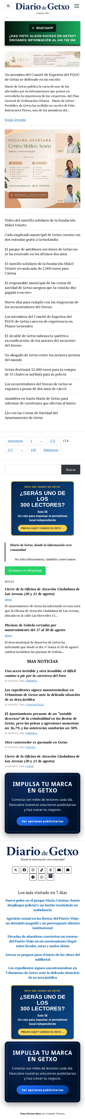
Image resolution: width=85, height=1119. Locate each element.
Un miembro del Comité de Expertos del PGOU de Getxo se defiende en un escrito (42, 77)
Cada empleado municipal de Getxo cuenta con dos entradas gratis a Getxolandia (42, 237)
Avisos (8, 599)
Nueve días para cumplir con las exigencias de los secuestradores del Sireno (41, 304)
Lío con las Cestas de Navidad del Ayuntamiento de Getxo (31, 415)
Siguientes (50, 450)
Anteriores (15, 441)
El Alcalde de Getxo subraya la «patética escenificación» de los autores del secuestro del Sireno (40, 340)
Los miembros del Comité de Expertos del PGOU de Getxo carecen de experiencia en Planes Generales (39, 321)
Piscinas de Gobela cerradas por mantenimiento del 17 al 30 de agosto (35, 627)
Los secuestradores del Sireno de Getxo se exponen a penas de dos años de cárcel (38, 386)
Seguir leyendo (15, 120)
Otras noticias (35, 704)
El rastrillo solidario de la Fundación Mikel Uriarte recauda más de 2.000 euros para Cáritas (39, 268)
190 (33, 450)
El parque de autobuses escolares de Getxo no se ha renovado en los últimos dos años (41, 251)
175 (10, 450)
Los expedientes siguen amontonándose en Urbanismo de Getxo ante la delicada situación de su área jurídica (42, 694)
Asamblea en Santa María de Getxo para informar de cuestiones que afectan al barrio (40, 400)
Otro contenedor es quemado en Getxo (36, 742)
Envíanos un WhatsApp (25, 570)
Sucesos (30, 747)
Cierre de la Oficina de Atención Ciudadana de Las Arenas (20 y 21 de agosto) (42, 591)
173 (52, 441)
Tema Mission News (30, 1113)
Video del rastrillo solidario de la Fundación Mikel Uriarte (40, 222)
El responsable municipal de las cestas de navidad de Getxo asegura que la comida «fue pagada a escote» (40, 287)
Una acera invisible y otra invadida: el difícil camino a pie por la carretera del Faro (40, 673)
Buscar (71, 469)
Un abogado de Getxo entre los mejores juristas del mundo (42, 357)
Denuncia (31, 680)
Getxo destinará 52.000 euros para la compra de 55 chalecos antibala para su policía (40, 372)
